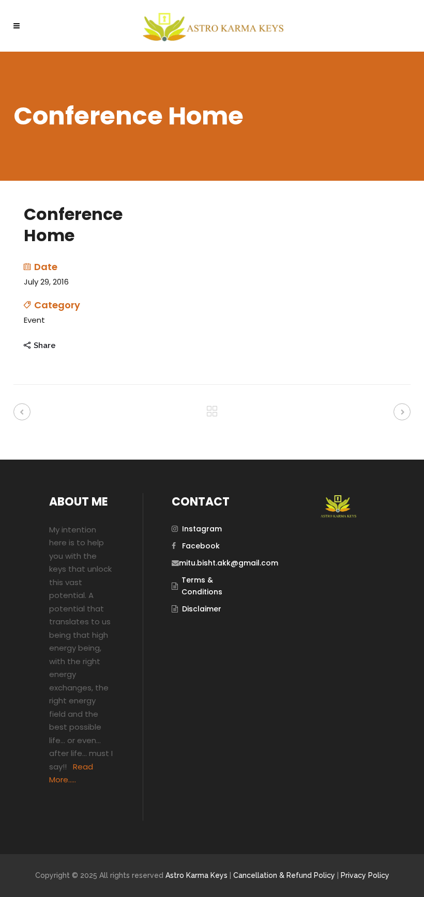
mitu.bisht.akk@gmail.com (228, 563)
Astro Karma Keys (196, 875)
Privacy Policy (365, 875)
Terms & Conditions (201, 586)
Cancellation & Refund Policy (284, 875)
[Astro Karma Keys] (338, 515)
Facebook (201, 546)
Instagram (202, 529)
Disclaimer (201, 609)
